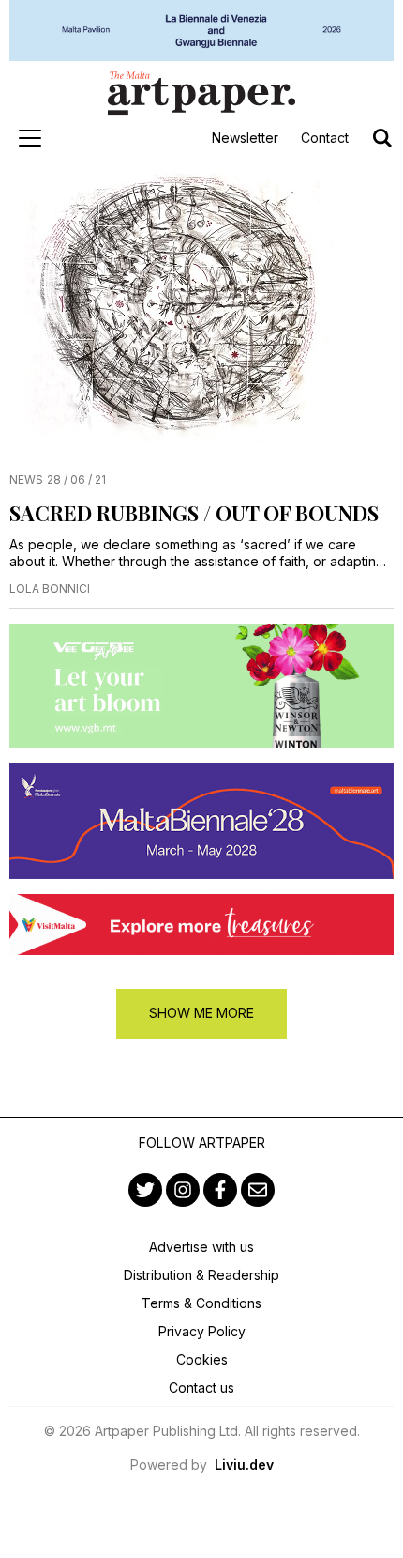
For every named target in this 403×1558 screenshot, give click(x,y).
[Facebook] (220, 1190)
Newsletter (245, 138)
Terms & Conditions (201, 1303)
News (26, 479)
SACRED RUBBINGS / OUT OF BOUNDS (194, 513)
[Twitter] (145, 1190)
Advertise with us (201, 1247)
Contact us (201, 1388)
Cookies (202, 1359)
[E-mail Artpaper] (258, 1190)
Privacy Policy (202, 1331)
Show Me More (201, 1013)
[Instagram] (183, 1190)
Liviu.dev (244, 1465)
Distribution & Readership (201, 1275)
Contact (325, 138)
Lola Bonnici (49, 588)
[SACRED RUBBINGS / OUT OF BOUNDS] (201, 311)
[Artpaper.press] (201, 92)
